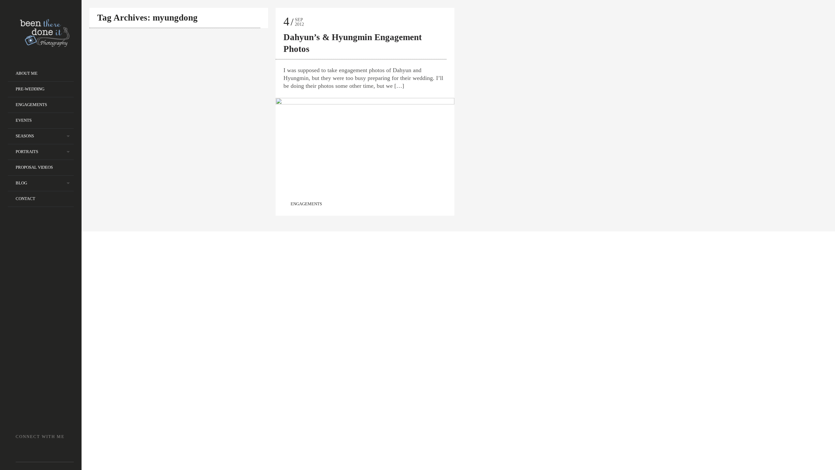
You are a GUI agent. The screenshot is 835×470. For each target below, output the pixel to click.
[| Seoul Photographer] (45, 44)
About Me (27, 73)
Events (24, 120)
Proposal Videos (34, 167)
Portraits (27, 151)
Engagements (31, 104)
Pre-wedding (30, 88)
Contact (25, 198)
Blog (21, 182)
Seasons (25, 135)
